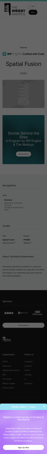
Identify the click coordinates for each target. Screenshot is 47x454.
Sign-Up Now (23, 447)
